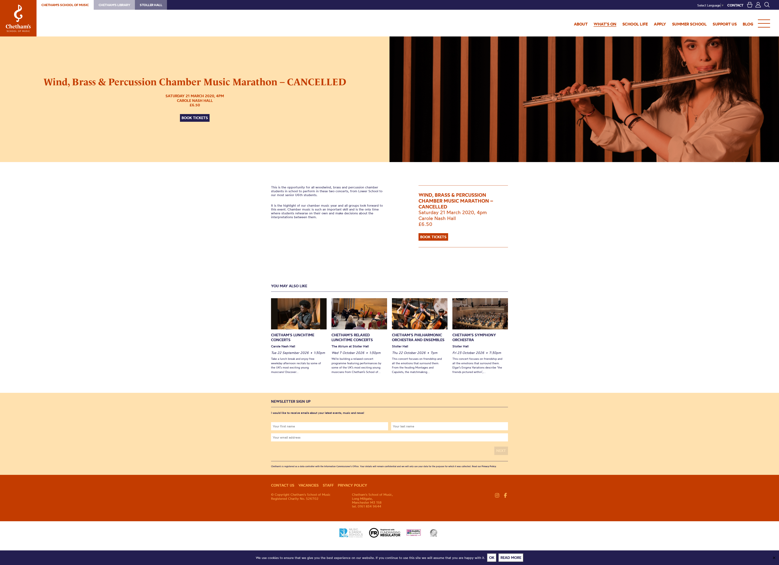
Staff (328, 485)
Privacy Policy (489, 466)
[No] (774, 558)
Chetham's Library (114, 4)
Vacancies (308, 485)
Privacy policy (352, 485)
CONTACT (735, 5)
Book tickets (195, 117)
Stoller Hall (151, 4)
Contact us (282, 485)
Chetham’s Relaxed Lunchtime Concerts (352, 337)
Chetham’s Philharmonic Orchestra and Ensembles (418, 337)
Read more (510, 557)
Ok (491, 557)
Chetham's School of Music (18, 18)
